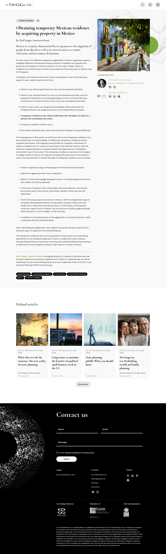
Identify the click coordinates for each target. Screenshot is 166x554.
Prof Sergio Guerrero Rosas (29, 256)
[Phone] (114, 87)
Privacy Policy (89, 452)
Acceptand (76, 452)
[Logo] (19, 5)
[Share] (38, 20)
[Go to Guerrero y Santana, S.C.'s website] (119, 96)
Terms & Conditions (72, 452)
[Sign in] (150, 4)
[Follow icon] (128, 475)
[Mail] (110, 87)
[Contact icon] (93, 492)
